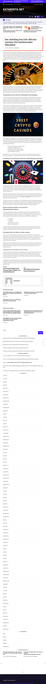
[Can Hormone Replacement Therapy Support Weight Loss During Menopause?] (1, 342)
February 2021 (5, 564)
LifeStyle (4, 640)
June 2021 (5, 552)
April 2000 (5, 625)
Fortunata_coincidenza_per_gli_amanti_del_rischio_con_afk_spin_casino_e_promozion (25, 1)
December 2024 (6, 436)
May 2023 (5, 497)
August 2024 (5, 449)
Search (4, 330)
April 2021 (5, 558)
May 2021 (5, 555)
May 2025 (5, 420)
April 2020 (5, 597)
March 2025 (5, 426)
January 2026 (5, 394)
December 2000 (6, 622)
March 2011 (5, 613)
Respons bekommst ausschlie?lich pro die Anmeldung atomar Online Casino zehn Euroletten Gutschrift (33, 312)
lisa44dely (14, 656)
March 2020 (5, 600)
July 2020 (5, 587)
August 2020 (5, 584)
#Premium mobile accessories (31, 22)
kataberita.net (13, 9)
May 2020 (5, 593)
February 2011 (5, 616)
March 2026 (5, 388)
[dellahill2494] (8, 281)
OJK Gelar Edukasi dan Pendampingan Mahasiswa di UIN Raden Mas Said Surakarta (23, 359)
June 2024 (5, 455)
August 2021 (5, 545)
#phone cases (16, 22)
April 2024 (5, 462)
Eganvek (4, 362)
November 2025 (6, 401)
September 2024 (6, 446)
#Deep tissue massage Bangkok (22, 23)
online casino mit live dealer (25, 196)
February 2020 (5, 603)
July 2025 (5, 413)
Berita (4, 633)
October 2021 (5, 542)
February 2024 (5, 468)
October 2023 (5, 481)
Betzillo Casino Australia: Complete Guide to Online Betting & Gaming (12, 31)
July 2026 (5, 375)
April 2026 (5, 385)
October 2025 (5, 404)
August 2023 (5, 487)
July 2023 (5, 491)
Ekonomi (4, 636)
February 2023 (5, 507)
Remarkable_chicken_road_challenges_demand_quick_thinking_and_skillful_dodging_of (12, 27)
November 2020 (6, 574)
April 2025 (5, 423)
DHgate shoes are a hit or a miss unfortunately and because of (18, 355)
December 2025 (6, 397)
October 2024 (5, 442)
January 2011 (5, 619)
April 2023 (5, 500)
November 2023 (6, 478)
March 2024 (5, 465)
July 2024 (5, 452)
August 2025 (5, 410)
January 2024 (5, 471)
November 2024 (6, 439)
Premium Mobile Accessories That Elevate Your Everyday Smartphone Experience (36, 28)
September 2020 (6, 580)
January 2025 (5, 433)
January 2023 (5, 510)
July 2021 (5, 548)
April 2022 (5, 523)
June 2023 (5, 494)
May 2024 (5, 458)
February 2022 (5, 529)
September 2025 (6, 407)
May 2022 (5, 519)
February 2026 (5, 391)
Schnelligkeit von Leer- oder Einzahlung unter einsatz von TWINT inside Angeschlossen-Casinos (12, 319)
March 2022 (5, 526)
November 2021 (6, 539)
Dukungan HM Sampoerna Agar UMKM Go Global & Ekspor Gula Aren (22, 370)
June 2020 (5, 590)
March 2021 (5, 561)
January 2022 (5, 532)
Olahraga (4, 643)
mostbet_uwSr (5, 365)
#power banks (22, 22)
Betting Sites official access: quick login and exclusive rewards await (32, 31)
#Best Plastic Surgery (33, 23)
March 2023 (5, 503)
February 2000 (5, 629)
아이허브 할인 (5, 370)
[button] (1, 663)
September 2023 (6, 484)
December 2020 (6, 571)
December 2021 (6, 535)
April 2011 (5, 609)
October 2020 (5, 577)
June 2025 (5, 417)
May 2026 (5, 381)
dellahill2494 (17, 47)
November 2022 (6, 516)
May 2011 (5, 606)
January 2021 (5, 568)
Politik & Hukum (6, 646)
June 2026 (5, 378)
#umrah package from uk (8, 22)
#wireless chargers (11, 23)
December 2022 (6, 513)
